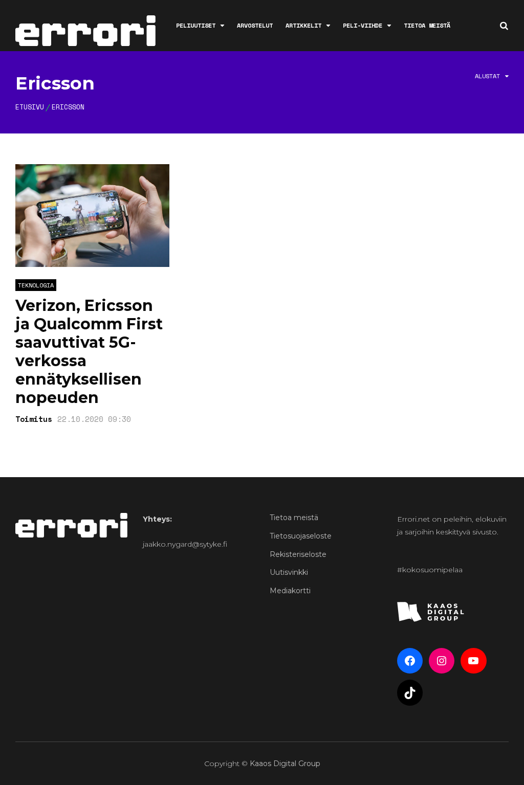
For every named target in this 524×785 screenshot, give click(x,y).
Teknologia (36, 285)
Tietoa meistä (427, 25)
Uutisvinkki (289, 572)
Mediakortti (290, 590)
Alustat (487, 76)
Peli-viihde (362, 25)
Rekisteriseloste (298, 554)
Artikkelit (303, 25)
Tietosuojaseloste (301, 536)
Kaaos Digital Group (285, 763)
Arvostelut (255, 25)
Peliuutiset (195, 25)
